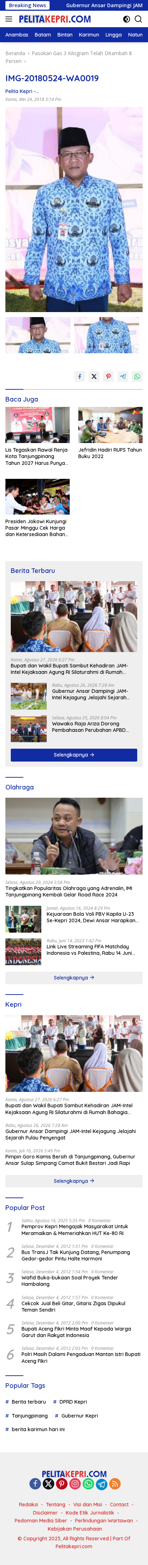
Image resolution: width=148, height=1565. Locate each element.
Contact (119, 1504)
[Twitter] (48, 1484)
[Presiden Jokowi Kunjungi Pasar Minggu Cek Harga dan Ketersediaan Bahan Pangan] (37, 497)
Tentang (55, 1504)
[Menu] (10, 19)
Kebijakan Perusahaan (75, 1529)
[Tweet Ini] (94, 376)
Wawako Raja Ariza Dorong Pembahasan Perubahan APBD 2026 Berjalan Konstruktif (89, 726)
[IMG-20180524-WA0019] (106, 335)
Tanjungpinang (30, 1416)
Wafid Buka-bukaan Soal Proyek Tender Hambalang (70, 1280)
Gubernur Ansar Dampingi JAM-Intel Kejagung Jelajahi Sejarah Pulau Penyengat (90, 694)
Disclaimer (45, 1513)
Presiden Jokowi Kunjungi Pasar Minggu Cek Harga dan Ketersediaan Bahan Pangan (35, 528)
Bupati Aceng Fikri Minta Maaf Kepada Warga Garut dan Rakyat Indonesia (76, 1332)
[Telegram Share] (122, 376)
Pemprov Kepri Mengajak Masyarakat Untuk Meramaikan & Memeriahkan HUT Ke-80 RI (75, 1229)
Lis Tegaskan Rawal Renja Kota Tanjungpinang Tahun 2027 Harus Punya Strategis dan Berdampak (36, 456)
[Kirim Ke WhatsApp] (137, 376)
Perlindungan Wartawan (104, 1520)
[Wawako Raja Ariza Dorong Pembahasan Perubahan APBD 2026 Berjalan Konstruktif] (29, 728)
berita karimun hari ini (38, 1429)
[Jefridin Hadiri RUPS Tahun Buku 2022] (110, 425)
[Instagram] (75, 1484)
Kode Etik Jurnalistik (90, 1513)
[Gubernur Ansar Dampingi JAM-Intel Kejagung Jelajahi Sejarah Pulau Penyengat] (29, 696)
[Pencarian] (138, 19)
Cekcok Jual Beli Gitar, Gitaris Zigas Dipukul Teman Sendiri (73, 1306)
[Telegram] (101, 1484)
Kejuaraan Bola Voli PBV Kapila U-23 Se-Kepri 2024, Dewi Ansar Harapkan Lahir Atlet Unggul (91, 917)
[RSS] (115, 1484)
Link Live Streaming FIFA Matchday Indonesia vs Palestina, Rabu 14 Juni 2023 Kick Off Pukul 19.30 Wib (89, 949)
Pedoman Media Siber (41, 1520)
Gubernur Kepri (79, 1416)
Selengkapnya (71, 755)
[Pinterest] (62, 1484)
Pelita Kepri (18, 91)
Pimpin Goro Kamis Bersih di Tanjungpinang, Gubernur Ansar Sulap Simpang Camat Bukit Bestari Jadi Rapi (70, 1159)
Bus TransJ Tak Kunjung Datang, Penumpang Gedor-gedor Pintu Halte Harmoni (76, 1255)
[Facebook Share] (79, 376)
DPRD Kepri (73, 1402)
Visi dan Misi (87, 1504)
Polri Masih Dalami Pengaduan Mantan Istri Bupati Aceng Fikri (81, 1357)
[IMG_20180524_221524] (37, 335)
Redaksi (28, 1504)
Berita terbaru (29, 1402)
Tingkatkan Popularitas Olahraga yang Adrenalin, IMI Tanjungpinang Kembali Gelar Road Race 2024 (68, 891)
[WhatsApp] (88, 1484)
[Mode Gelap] (126, 19)
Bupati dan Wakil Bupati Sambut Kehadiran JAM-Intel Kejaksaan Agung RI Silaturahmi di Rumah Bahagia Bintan (69, 668)
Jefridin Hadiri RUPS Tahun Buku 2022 (110, 453)
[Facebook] (35, 1484)
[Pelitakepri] (54, 19)
